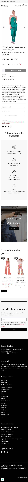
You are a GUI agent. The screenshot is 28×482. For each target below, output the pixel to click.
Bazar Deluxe (4, 396)
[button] (26, 6)
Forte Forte (21, 122)
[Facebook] (2, 452)
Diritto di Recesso (6, 436)
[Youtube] (5, 452)
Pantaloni (8, 123)
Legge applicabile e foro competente (11, 439)
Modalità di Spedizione (7, 434)
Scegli (4, 291)
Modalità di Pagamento (7, 432)
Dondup (3, 398)
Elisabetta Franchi (6, 401)
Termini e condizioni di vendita (9, 427)
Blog (2, 417)
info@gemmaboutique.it (14, 179)
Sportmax (3, 391)
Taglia (3, 64)
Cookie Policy (4, 443)
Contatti (3, 412)
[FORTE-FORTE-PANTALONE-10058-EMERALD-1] (14, 27)
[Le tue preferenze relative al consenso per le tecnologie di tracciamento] (2, 479)
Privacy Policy (5, 441)
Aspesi (2, 394)
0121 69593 (16, 177)
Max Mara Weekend (6, 387)
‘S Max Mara (4, 382)
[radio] (9, 64)
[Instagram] (7, 452)
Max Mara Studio (5, 389)
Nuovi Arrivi (4, 380)
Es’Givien (3, 403)
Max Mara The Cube (6, 385)
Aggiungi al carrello (15, 70)
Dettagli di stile (5, 414)
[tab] (13, 107)
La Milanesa (4, 407)
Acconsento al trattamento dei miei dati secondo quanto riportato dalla (13, 324)
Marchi (3, 123)
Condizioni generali (6, 429)
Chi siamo (3, 410)
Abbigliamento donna (12, 122)
